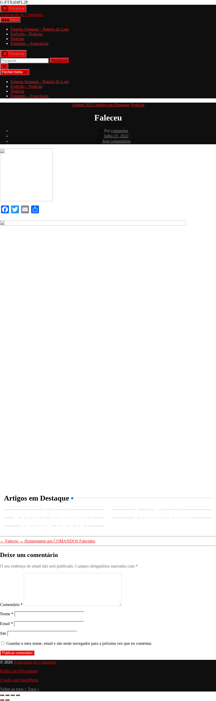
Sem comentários (116, 141)
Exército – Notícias (26, 34)
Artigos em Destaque (112, 105)
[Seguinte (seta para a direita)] (7, 700)
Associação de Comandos (21, 14)
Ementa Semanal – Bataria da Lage (40, 29)
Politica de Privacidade (19, 671)
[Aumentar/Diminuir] (2, 695)
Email (6, 623)
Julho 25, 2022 (116, 136)
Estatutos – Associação (29, 43)
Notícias (17, 38)
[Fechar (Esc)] (18, 695)
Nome (6, 614)
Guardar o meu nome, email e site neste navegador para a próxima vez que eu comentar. (79, 643)
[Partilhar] (13, 695)
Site (3, 633)
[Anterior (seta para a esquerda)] (2, 700)
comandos (119, 130)
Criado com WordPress (19, 680)
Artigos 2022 (83, 105)
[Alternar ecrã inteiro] (7, 695)
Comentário (11, 604)
